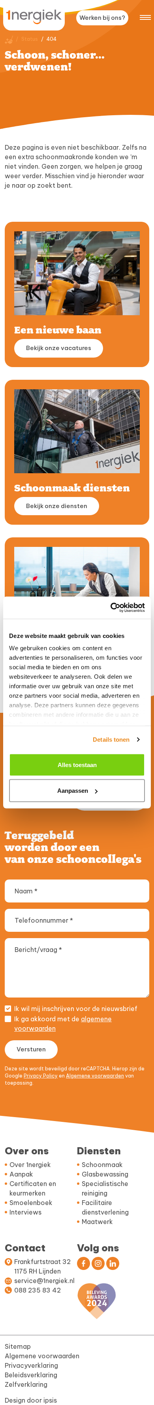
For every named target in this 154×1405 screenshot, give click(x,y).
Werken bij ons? (102, 17)
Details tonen (111, 739)
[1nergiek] (34, 16)
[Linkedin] (112, 1263)
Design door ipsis (31, 1400)
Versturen (31, 1049)
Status (29, 39)
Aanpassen (72, 790)
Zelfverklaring (26, 1384)
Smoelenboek (31, 1203)
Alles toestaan (77, 764)
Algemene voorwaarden (95, 1076)
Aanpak (21, 1174)
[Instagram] (98, 1263)
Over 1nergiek (30, 1165)
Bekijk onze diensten (56, 506)
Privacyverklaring (31, 1365)
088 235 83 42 (37, 1290)
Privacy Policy (41, 1076)
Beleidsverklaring (31, 1375)
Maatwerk (97, 1222)
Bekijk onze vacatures (58, 348)
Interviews (25, 1212)
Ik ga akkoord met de (63, 1023)
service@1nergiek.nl (44, 1281)
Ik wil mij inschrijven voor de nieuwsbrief (75, 1009)
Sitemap (18, 1346)
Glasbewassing (105, 1174)
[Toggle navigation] (145, 16)
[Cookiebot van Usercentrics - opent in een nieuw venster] (111, 608)
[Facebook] (83, 1263)
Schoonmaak (102, 1165)
